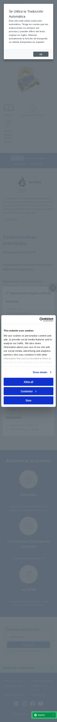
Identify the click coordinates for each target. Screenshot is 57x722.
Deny (28, 400)
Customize (27, 391)
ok (40, 54)
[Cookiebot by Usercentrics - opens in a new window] (40, 320)
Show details (40, 372)
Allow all (28, 381)
